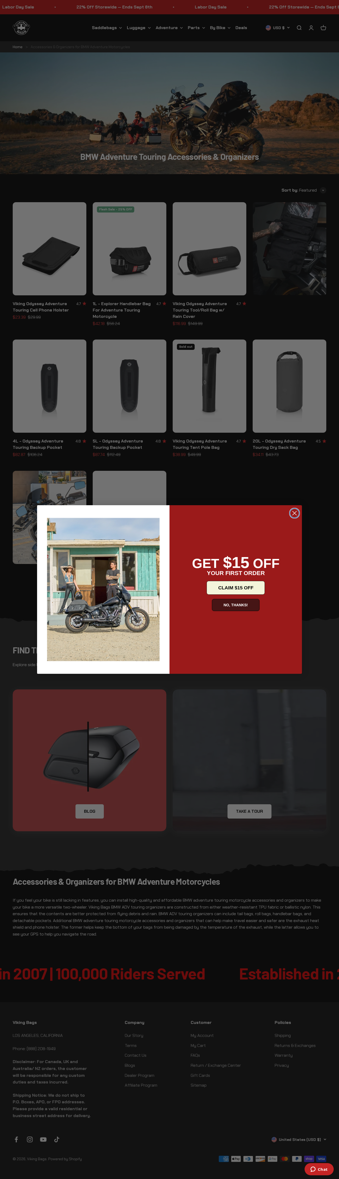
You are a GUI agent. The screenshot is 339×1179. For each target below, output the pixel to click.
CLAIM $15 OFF (235, 587)
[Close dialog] (294, 513)
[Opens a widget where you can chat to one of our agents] (319, 1169)
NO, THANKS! (236, 605)
